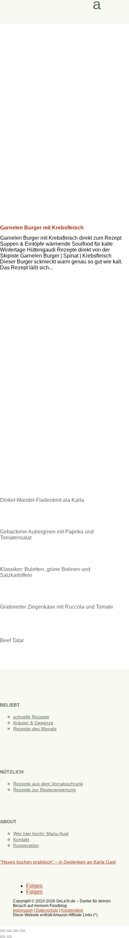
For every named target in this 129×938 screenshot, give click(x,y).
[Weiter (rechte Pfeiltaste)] (9, 937)
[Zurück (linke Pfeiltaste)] (2, 937)
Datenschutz (47, 910)
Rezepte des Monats (35, 728)
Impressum (23, 910)
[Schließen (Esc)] (22, 931)
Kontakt (21, 839)
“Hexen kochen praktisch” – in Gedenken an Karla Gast (58, 861)
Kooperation (26, 845)
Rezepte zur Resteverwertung (44, 789)
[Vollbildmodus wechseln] (9, 931)
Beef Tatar (12, 640)
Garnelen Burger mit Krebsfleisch (42, 227)
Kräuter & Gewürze (33, 722)
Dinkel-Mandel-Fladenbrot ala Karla (42, 500)
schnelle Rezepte (31, 716)
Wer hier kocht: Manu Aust (40, 833)
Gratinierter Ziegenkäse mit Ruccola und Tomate (56, 607)
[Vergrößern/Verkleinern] (2, 931)
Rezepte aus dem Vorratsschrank (48, 783)
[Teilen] (16, 931)
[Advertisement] (64, 91)
